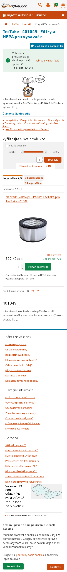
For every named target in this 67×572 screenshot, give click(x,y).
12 (28, 291)
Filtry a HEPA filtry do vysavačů (21, 450)
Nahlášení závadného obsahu (21, 380)
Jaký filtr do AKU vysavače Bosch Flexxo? (27, 129)
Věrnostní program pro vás (19, 402)
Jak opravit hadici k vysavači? (21, 471)
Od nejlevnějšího (34, 177)
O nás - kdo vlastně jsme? (19, 418)
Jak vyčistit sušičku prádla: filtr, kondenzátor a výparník (34, 120)
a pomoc (15, 344)
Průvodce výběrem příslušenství (22, 423)
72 (37, 291)
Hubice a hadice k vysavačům (21, 455)
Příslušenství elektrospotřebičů (22, 460)
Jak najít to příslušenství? (23, 481)
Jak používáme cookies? (18, 370)
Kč (14, 151)
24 (32, 291)
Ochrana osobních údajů (18, 365)
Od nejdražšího (33, 183)
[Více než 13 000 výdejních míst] (46, 491)
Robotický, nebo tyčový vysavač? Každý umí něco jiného (30, 125)
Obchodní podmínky (16, 349)
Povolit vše (13, 566)
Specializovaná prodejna (19, 407)
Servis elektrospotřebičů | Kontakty (24, 476)
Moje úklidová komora (17, 428)
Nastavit (55, 566)
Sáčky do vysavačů (15, 445)
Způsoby (20, 413)
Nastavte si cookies (15, 375)
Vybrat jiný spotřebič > (48, 60)
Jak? (21, 360)
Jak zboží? (17, 354)
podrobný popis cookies (29, 555)
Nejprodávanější (12, 178)
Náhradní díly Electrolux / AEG (21, 466)
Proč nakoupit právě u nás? (20, 397)
